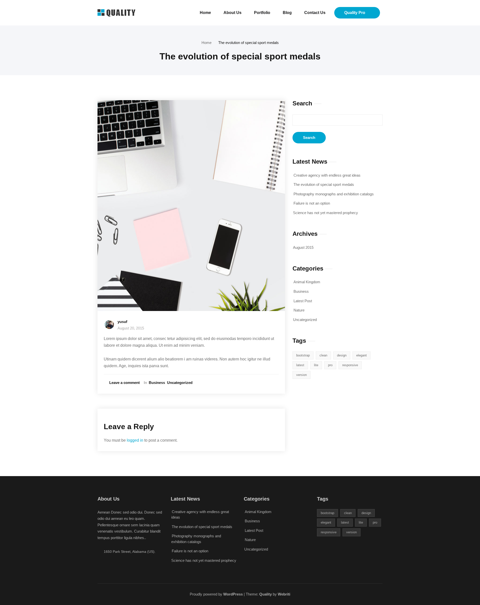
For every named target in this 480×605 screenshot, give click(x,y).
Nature (299, 310)
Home (205, 12)
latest (300, 365)
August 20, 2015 (131, 328)
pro (330, 365)
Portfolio (262, 12)
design (341, 355)
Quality (265, 594)
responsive (350, 365)
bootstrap (303, 355)
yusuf (122, 321)
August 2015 (303, 247)
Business (157, 382)
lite (316, 365)
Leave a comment (124, 382)
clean (323, 355)
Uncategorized (179, 382)
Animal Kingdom (307, 282)
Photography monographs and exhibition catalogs (334, 194)
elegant (361, 355)
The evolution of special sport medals (248, 42)
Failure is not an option (312, 203)
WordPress (232, 594)
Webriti (283, 594)
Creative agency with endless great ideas (327, 175)
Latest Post (303, 301)
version (301, 375)
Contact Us (315, 12)
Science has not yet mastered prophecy (325, 213)
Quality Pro (354, 12)
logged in (135, 440)
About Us (233, 12)
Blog (287, 12)
